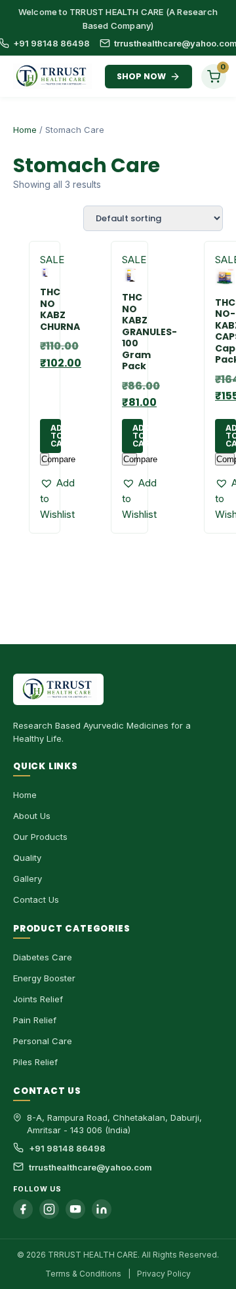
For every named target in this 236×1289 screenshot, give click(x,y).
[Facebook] (23, 1209)
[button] (57, 498)
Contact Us (36, 899)
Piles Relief (35, 1062)
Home (25, 129)
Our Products (40, 836)
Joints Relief (38, 999)
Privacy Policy (164, 1274)
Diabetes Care (42, 957)
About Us (31, 815)
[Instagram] (49, 1209)
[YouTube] (75, 1209)
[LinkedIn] (101, 1209)
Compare (45, 459)
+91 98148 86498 (51, 43)
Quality (27, 857)
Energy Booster (44, 978)
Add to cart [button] (55, 435)
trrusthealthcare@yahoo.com (90, 1167)
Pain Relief (34, 1020)
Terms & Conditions (83, 1274)
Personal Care (42, 1041)
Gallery (27, 878)
